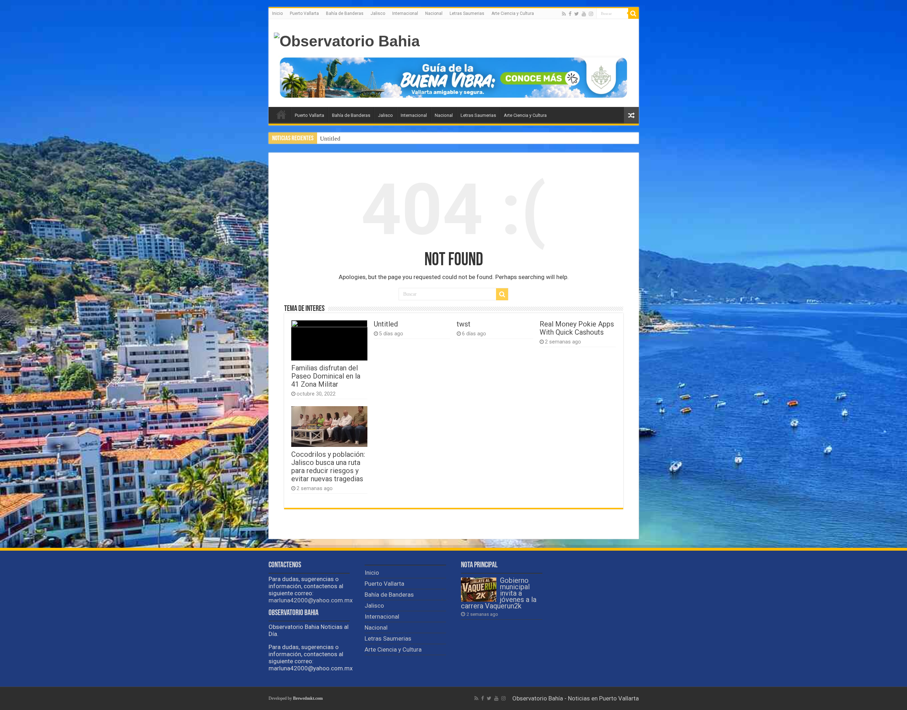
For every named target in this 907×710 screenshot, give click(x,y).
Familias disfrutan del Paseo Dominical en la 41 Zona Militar (325, 376)
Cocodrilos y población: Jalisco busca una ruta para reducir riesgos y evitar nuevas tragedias (328, 466)
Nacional (434, 13)
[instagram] (591, 14)
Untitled (386, 324)
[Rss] (564, 14)
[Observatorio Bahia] (347, 40)
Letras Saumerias (467, 13)
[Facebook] (570, 14)
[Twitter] (577, 14)
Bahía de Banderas (345, 13)
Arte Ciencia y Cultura (512, 13)
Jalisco (378, 13)
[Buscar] (633, 13)
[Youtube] (584, 14)
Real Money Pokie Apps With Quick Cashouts (577, 328)
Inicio (277, 13)
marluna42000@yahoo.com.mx (311, 600)
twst (325, 138)
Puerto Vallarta (304, 13)
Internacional (405, 13)
